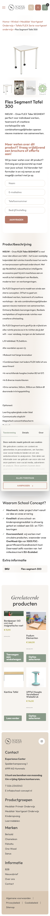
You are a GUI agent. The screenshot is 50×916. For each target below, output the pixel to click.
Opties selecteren (34, 658)
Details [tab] (25, 432)
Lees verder (12, 718)
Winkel (14, 21)
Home (6, 21)
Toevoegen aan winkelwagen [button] (13, 657)
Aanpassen (23, 486)
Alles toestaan (25, 478)
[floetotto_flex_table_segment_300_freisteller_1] (25, 56)
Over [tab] (41, 432)
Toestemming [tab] (9, 432)
